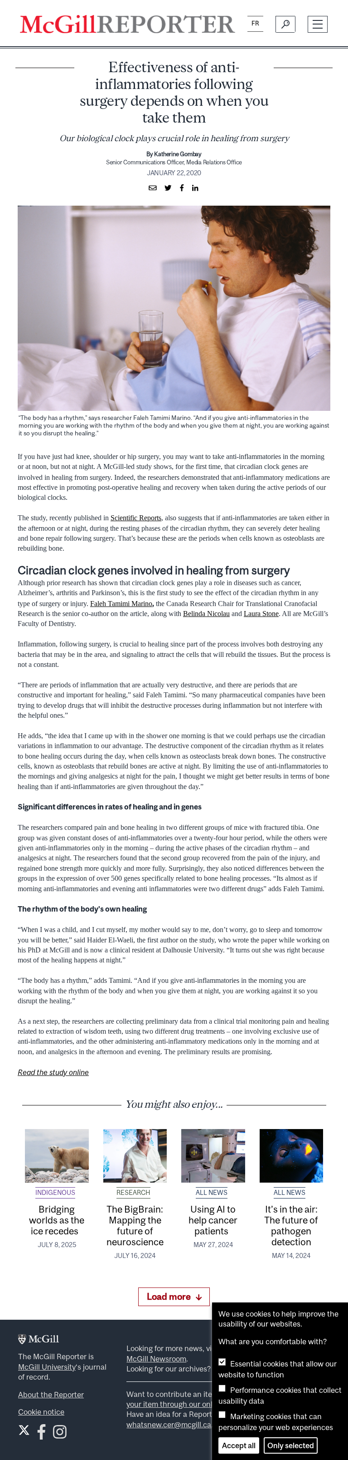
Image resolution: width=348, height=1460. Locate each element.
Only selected (290, 1445)
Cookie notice (41, 1411)
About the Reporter (51, 1394)
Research (133, 1192)
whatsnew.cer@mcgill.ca (168, 1424)
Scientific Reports (136, 518)
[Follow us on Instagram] (60, 1435)
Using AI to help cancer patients (212, 1220)
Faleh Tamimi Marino (121, 603)
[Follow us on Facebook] (41, 1435)
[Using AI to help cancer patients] (213, 1156)
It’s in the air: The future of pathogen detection (291, 1225)
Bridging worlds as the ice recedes (56, 1220)
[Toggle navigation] (318, 24)
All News (211, 1192)
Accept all (239, 1445)
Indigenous (55, 1192)
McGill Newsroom (156, 1358)
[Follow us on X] (24, 1430)
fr (255, 23)
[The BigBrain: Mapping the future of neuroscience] (135, 1156)
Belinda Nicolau (206, 613)
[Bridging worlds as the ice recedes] (57, 1156)
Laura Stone (261, 613)
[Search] (285, 24)
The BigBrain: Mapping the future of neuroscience (135, 1225)
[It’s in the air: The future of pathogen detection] (292, 1156)
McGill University (47, 1366)
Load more (169, 1296)
